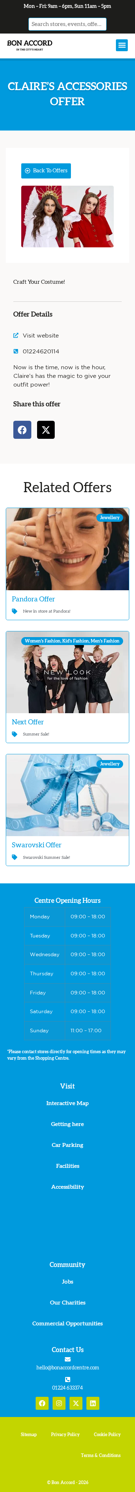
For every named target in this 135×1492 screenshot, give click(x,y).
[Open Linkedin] (92, 1403)
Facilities (67, 1166)
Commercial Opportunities (67, 1324)
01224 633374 (67, 1388)
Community (67, 1265)
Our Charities (67, 1303)
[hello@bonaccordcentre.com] (68, 1359)
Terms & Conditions (101, 1455)
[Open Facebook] (42, 1403)
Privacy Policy (65, 1435)
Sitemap (29, 1435)
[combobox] (68, 24)
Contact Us (68, 1350)
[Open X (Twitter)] (75, 1403)
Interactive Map (67, 1103)
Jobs (67, 1282)
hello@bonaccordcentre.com (67, 1367)
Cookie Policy (107, 1435)
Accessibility (67, 1187)
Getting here (67, 1124)
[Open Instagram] (59, 1403)
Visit (67, 1086)
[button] (122, 45)
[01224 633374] (68, 1379)
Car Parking (67, 1145)
